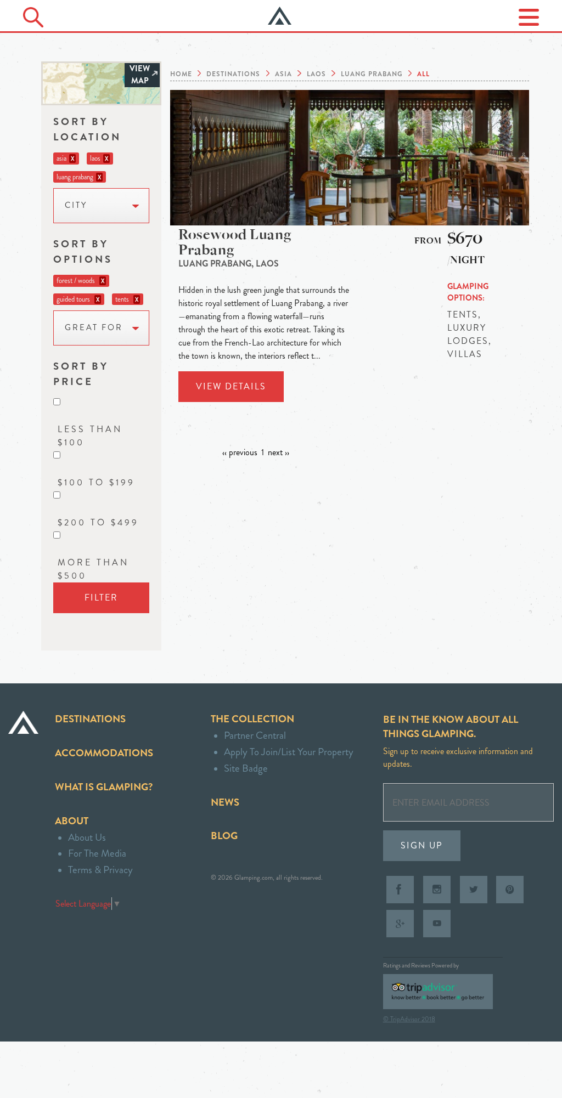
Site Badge (246, 768)
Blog (224, 835)
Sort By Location (87, 129)
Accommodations (104, 752)
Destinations (90, 718)
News (225, 802)
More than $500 (93, 569)
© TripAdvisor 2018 (409, 1019)
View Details (231, 386)
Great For (94, 327)
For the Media (97, 853)
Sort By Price (81, 374)
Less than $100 (90, 436)
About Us (87, 837)
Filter (101, 597)
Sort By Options (83, 251)
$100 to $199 (96, 482)
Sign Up (422, 845)
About (71, 820)
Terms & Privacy (100, 869)
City (76, 205)
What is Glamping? (104, 786)
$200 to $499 (98, 522)
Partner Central (255, 735)
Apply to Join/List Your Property (288, 751)
